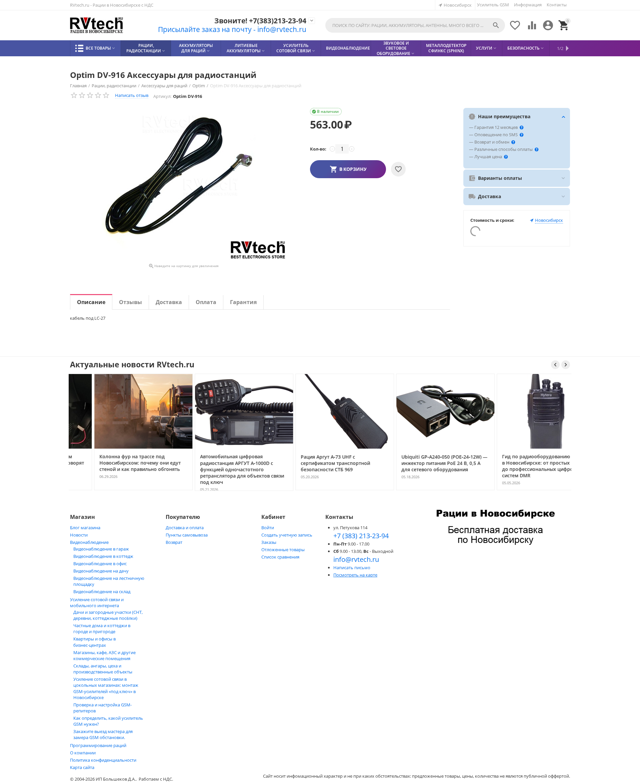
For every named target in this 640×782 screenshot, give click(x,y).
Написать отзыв (131, 95)
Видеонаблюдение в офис (100, 564)
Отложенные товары (283, 550)
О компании (83, 753)
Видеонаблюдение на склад (101, 591)
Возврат (174, 542)
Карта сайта (82, 767)
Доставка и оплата (185, 528)
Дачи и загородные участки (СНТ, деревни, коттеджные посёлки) (108, 615)
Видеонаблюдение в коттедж (103, 556)
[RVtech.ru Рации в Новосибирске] (96, 25)
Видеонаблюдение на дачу (101, 571)
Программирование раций (98, 745)
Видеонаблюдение (89, 542)
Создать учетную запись (286, 535)
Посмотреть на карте (355, 575)
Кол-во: (318, 149)
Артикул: (162, 96)
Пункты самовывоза (187, 535)
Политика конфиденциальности (103, 760)
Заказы (268, 542)
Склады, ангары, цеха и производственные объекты (102, 669)
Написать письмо (351, 568)
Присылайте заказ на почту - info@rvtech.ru (232, 29)
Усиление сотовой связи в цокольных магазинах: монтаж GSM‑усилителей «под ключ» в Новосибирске (105, 688)
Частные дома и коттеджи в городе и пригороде (101, 628)
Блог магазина (85, 528)
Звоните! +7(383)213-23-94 (260, 21)
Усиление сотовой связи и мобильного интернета (97, 602)
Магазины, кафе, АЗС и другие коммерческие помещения (104, 655)
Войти (267, 528)
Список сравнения (280, 557)
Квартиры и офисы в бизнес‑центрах (94, 642)
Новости (79, 535)
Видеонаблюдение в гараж (101, 549)
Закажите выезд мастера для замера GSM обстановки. (103, 734)
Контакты (557, 5)
